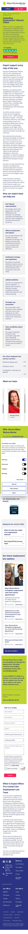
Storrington (19, 902)
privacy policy (15, 765)
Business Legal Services (13, 13)
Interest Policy (17, 914)
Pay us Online (19, 871)
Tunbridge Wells (18, 905)
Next (26, 509)
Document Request (19, 878)
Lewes (17, 892)
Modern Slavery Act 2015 (17, 920)
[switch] (24, 464)
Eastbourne (6, 905)
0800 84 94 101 (13, 700)
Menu (8, 9)
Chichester (6, 895)
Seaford (18, 898)
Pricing (17, 874)
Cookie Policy (5, 911)
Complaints (13, 911)
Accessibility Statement (7, 917)
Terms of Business (6, 920)
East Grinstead (7, 902)
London (18, 895)
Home (4, 13)
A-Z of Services (20, 864)
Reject (14, 493)
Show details (20, 479)
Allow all (14, 484)
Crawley (5, 898)
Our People (19, 867)
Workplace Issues (8, 366)
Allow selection (14, 488)
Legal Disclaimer (20, 911)
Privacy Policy (17, 917)
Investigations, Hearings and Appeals (11, 371)
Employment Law (7, 15)
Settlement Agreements (10, 362)
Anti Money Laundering (7, 914)
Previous (1, 509)
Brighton (5, 892)
